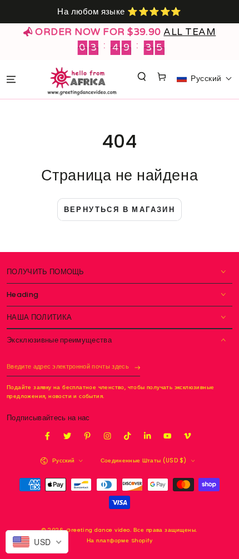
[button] (142, 76)
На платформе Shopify (120, 540)
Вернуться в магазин (120, 209)
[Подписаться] (137, 367)
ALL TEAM (189, 32)
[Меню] (11, 79)
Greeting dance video (98, 529)
